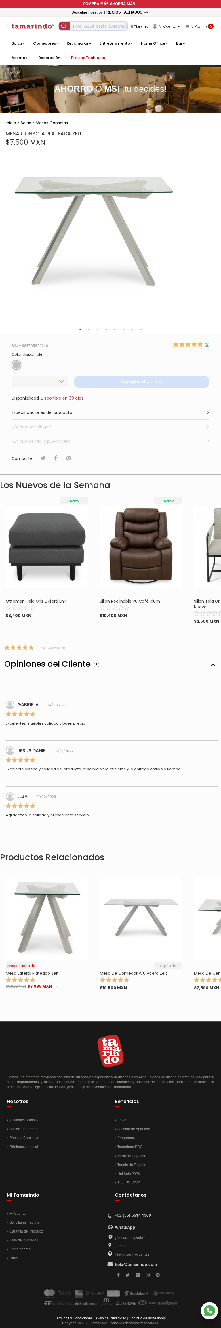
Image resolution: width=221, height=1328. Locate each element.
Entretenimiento (115, 43)
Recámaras (78, 43)
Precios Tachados (88, 57)
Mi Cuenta (17, 1213)
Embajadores (20, 1248)
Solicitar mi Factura (24, 1222)
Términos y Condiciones (74, 1317)
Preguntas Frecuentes (132, 1253)
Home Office (153, 43)
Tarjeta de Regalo (131, 1164)
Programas (126, 1137)
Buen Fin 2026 (128, 1182)
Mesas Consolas (52, 123)
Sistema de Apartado (133, 1128)
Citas (13, 1257)
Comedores (44, 43)
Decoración (49, 57)
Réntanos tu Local (23, 1146)
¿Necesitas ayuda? (130, 1237)
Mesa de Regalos (131, 1155)
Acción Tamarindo (23, 1128)
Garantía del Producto (26, 1230)
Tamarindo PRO (129, 1146)
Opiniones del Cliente (52, 664)
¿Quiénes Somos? (24, 1119)
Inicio (11, 123)
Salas (17, 43)
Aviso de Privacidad (110, 1317)
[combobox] (93, 26)
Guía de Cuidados (23, 1239)
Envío (121, 1119)
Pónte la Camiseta (23, 1137)
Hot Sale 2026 (128, 1173)
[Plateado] (16, 365)
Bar (179, 43)
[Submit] (64, 26)
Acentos (19, 57)
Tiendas (121, 1245)
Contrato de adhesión (146, 1317)
